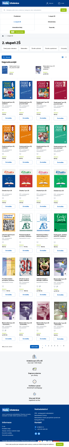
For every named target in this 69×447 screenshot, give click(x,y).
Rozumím (59, 444)
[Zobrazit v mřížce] (62, 57)
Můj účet (51, 3)
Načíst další (34, 346)
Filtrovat (8, 57)
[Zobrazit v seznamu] (66, 57)
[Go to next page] (42, 348)
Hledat (63, 10)
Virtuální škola (19, 32)
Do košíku (8, 118)
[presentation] (33, 10)
